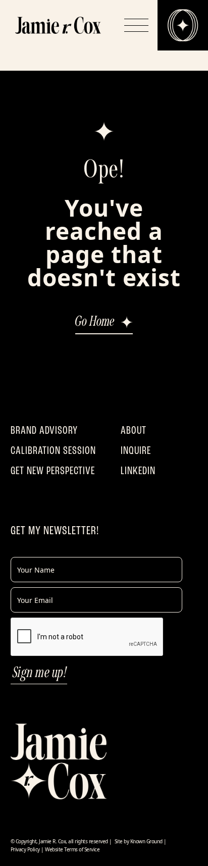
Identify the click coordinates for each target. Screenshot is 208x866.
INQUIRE (136, 450)
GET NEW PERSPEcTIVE (53, 470)
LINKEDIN (138, 470)
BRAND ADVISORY (44, 430)
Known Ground (146, 841)
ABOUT (133, 430)
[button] (136, 25)
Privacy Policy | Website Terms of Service (55, 849)
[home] (58, 25)
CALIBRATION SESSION (53, 450)
